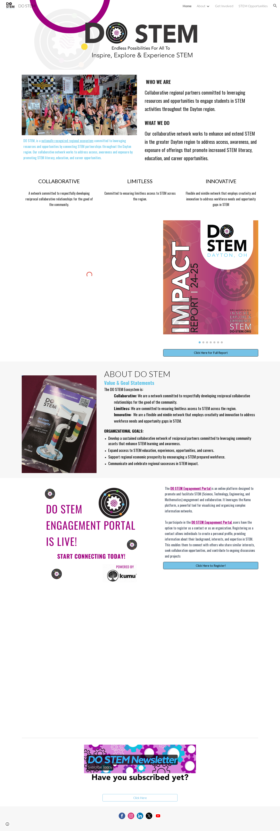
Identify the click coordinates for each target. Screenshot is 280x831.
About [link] (201, 6)
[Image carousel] (210, 281)
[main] (79, 149)
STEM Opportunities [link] (253, 6)
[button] (275, 6)
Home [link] (187, 6)
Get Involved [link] (224, 6)
